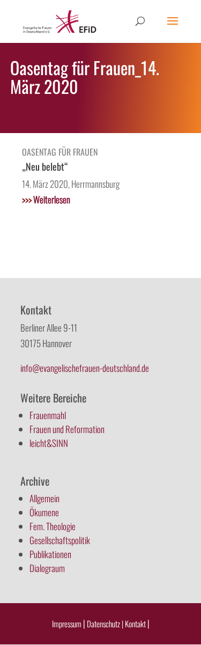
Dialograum (47, 568)
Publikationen (50, 554)
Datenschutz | (105, 623)
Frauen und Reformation (67, 429)
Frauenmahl (47, 415)
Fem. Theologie (52, 526)
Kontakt (136, 623)
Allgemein (44, 498)
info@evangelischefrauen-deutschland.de (84, 368)
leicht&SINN (48, 443)
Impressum (66, 623)
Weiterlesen (46, 199)
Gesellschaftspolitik (59, 540)
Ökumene (44, 512)
